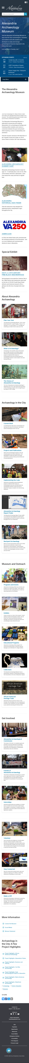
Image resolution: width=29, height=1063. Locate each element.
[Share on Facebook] (6, 999)
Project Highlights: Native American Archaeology (14, 977)
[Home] (14, 8)
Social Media (8, 927)
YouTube (18, 1014)
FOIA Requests (14, 1040)
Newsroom (14, 1031)
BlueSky (11, 1014)
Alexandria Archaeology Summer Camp (13, 165)
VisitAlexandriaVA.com (14, 1019)
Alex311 (11, 1009)
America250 (7, 234)
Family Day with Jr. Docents (16, 60)
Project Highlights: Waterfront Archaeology (13, 982)
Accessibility (14, 1038)
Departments (14, 1029)
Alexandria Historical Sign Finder (11, 202)
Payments (14, 1027)
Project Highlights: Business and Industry (14, 962)
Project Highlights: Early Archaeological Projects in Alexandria (15, 972)
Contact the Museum (10, 924)
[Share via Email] (11, 999)
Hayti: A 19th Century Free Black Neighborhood (13, 274)
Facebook (13, 1014)
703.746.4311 (16, 1009)
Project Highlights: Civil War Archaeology (12, 967)
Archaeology (6, 986)
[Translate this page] (26, 2)
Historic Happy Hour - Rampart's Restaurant (17, 71)
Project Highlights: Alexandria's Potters (15, 958)
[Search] (25, 14)
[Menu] (3, 7)
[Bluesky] (3, 999)
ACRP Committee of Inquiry (16, 65)
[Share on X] (9, 999)
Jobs (14, 1024)
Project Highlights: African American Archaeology (12, 953)
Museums (5, 989)
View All (25, 57)
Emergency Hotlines (14, 1036)
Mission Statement (10, 931)
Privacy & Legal (14, 1043)
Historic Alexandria (16, 986)
